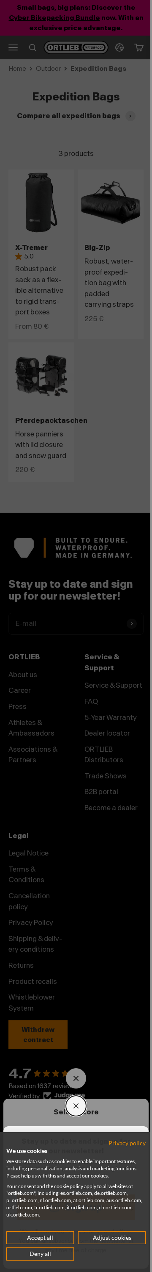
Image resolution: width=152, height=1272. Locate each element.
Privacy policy (120, 1143)
